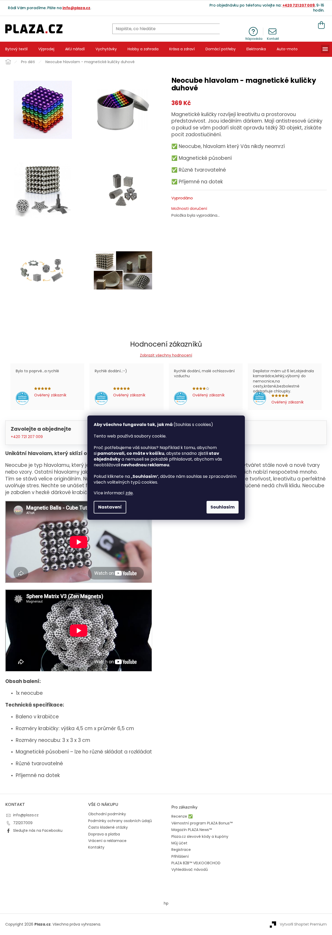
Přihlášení (180, 856)
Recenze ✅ (182, 816)
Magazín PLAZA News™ (191, 829)
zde (129, 493)
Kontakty (96, 847)
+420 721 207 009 (298, 5)
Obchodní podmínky (107, 814)
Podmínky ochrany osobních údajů (120, 820)
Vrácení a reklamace (107, 840)
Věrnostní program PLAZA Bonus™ (202, 823)
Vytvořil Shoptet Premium (303, 924)
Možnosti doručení (189, 208)
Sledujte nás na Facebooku (37, 830)
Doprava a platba (104, 834)
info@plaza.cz (76, 7)
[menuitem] (16, 49)
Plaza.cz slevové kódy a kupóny (199, 836)
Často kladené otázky (108, 827)
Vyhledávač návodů (189, 869)
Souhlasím (222, 507)
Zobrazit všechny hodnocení (166, 355)
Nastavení (110, 507)
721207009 (23, 822)
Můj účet (179, 843)
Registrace (181, 849)
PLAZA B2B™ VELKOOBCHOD (195, 863)
